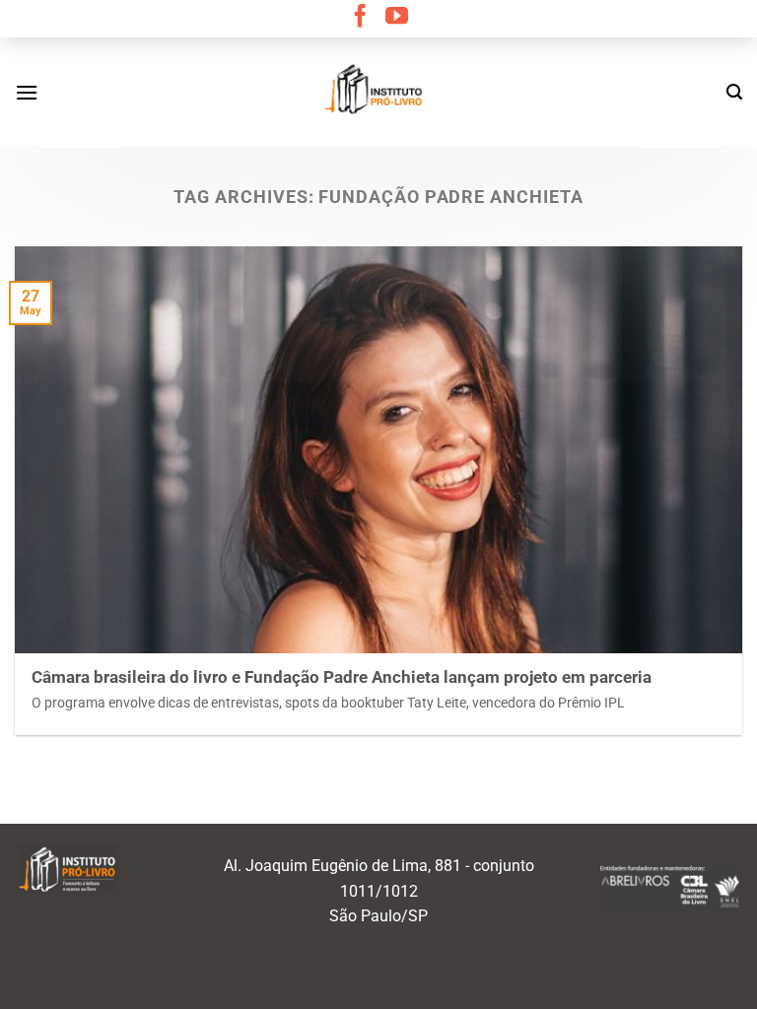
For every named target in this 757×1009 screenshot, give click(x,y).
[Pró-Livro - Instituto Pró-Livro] (378, 91)
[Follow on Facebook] (360, 18)
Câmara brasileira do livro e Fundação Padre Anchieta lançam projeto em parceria (342, 677)
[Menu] (26, 92)
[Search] (734, 92)
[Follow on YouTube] (396, 18)
